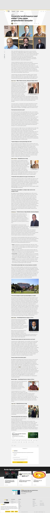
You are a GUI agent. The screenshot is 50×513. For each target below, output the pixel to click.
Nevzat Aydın (17, 440)
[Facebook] (42, 511)
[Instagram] (39, 511)
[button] (25, 286)
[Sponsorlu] (33, 435)
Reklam (34, 504)
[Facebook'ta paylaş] (4, 54)
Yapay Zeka (19, 506)
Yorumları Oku (24, 448)
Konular (18, 11)
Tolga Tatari (13, 403)
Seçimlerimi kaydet (20, 462)
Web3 (19, 508)
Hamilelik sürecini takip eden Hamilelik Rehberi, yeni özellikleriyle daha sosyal (29, 491)
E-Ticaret (6, 479)
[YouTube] (37, 511)
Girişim (12, 14)
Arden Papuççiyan (23, 493)
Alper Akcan (13, 80)
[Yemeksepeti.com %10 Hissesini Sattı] (39, 475)
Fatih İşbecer (13, 211)
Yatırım (19, 507)
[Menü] (4, 11)
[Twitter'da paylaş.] (4, 56)
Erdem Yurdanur (14, 158)
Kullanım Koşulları (42, 505)
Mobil (19, 504)
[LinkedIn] (36, 511)
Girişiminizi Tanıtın (35, 505)
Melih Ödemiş (13, 317)
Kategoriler (13, 11)
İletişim (34, 506)
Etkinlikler (21, 11)
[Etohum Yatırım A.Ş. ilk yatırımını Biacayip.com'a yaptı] (25, 475)
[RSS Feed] (44, 511)
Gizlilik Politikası (42, 504)
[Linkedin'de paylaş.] (4, 57)
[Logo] (8, 11)
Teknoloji (19, 505)
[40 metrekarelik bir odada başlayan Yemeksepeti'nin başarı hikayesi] (10, 475)
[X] (34, 511)
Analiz (12, 440)
